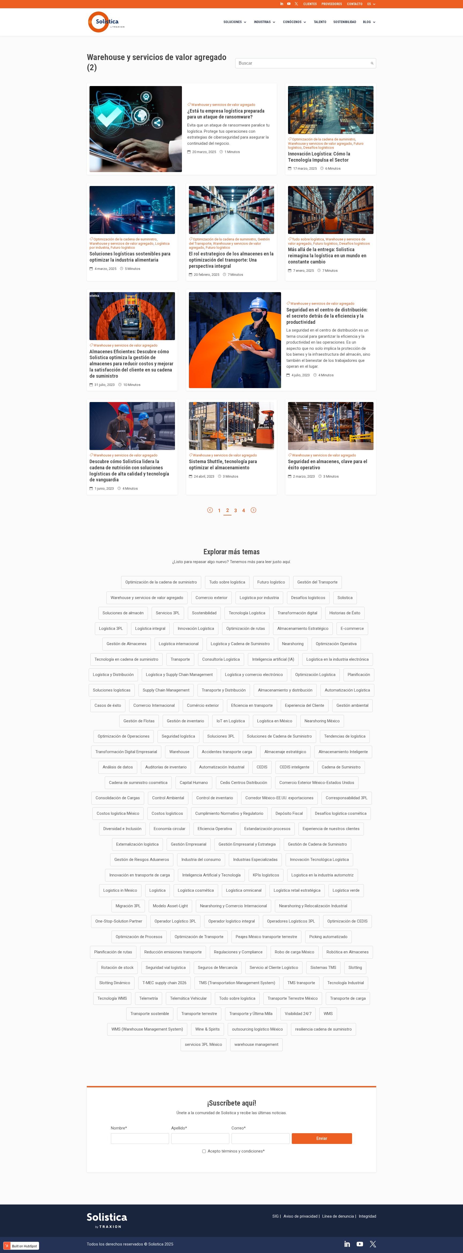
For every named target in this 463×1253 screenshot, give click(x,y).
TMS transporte (301, 982)
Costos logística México (118, 813)
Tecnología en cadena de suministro (126, 659)
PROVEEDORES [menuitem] (332, 4)
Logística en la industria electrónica (338, 659)
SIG (275, 1216)
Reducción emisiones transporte (173, 952)
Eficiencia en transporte (252, 705)
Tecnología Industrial (345, 982)
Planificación (359, 674)
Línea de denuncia (338, 1216)
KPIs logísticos (266, 875)
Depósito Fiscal (289, 813)
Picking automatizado (328, 936)
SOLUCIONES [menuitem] (232, 22)
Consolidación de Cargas (118, 797)
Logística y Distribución (113, 674)
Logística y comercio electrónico (254, 674)
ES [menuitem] (369, 4)
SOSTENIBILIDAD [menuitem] (344, 22)
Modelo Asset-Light (170, 906)
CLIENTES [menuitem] (310, 4)
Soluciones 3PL (221, 736)
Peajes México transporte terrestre (266, 936)
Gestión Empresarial (188, 844)
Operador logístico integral (231, 921)
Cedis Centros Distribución (243, 782)
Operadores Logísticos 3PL (291, 921)
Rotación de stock (117, 967)
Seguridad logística (178, 736)
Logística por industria (259, 597)
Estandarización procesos (267, 828)
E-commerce (352, 628)
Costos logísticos (167, 813)
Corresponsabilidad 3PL (347, 797)
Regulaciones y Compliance (238, 952)
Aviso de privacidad (300, 1216)
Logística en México (274, 721)
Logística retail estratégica (297, 890)
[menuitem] (281, 4)
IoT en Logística (230, 721)
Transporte (180, 659)
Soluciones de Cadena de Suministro (279, 736)
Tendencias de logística (344, 736)
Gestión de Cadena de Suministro (317, 844)
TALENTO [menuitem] (320, 22)
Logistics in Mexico (120, 890)
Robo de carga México (294, 952)
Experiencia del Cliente (304, 705)
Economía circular (169, 828)
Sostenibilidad (204, 613)
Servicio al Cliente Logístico (274, 967)
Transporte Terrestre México (293, 998)
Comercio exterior (211, 597)
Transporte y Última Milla (250, 1013)
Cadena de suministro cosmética (138, 782)
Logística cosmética (196, 890)
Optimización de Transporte (199, 936)
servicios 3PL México (203, 1044)
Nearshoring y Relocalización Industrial (313, 906)
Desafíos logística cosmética (341, 813)
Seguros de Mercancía (217, 967)
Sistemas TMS (323, 967)
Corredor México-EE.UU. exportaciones (279, 797)
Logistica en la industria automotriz (323, 875)
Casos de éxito (108, 705)
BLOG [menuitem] (367, 22)
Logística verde (346, 890)
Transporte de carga (348, 998)
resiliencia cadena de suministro (323, 1029)
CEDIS (262, 767)
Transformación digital (297, 613)
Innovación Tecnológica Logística (319, 859)
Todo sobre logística (237, 998)
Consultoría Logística (221, 659)
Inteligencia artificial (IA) (273, 659)
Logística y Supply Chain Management (179, 674)
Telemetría (148, 998)
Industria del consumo (201, 859)
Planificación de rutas (113, 952)
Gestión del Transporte (317, 582)
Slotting (355, 967)
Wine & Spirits (207, 1029)
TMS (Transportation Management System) (237, 982)
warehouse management (256, 1044)
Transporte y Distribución (224, 690)
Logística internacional (179, 643)
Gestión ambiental (352, 705)
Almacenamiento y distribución (285, 690)
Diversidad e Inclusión (122, 828)
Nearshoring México (322, 721)
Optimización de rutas (245, 628)
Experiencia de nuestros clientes (331, 828)
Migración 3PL (128, 906)
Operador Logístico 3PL (175, 921)
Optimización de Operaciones (124, 736)
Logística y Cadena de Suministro (240, 643)
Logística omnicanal (244, 890)
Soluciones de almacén (123, 613)
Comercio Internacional (154, 705)
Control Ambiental (168, 797)
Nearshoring (293, 643)
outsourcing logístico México (257, 1029)
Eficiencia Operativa (215, 828)
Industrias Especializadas (255, 859)
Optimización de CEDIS (347, 921)
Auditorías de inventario (166, 767)
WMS (328, 1013)
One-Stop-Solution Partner (118, 921)
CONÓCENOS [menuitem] (292, 22)
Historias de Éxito (345, 613)
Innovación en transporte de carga (139, 875)
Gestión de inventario (185, 721)
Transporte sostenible (149, 1013)
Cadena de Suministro (341, 767)
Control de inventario (214, 797)
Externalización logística (137, 844)
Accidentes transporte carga (227, 751)
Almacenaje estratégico (285, 751)
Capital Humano (194, 782)
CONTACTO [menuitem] (355, 4)
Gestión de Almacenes (127, 643)
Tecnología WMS (112, 998)
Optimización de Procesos (139, 936)
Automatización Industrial (221, 767)
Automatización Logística (347, 690)
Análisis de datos (118, 767)
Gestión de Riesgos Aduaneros (141, 859)
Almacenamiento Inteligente (343, 751)
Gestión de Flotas (139, 721)
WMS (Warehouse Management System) (147, 1029)
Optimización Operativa (336, 643)
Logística (158, 890)
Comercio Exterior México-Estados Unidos (316, 782)
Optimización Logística (315, 674)
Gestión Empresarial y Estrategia (247, 844)
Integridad (367, 1216)
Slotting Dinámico (114, 982)
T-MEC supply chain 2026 (164, 982)
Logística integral (150, 628)
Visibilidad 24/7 (298, 1013)
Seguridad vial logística (166, 967)
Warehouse (179, 751)
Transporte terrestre (199, 1013)
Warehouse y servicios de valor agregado (223, 105)
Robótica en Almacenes (348, 952)
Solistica (345, 597)
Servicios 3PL (168, 613)
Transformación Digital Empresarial (126, 751)
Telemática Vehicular (188, 998)
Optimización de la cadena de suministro (323, 139)
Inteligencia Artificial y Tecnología (211, 875)
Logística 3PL (111, 628)
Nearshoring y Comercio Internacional (233, 906)
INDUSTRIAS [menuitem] (262, 22)
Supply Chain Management (166, 690)
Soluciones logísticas (111, 690)
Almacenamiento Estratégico (302, 628)
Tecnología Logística (247, 613)
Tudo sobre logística (308, 239)
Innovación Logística (196, 628)
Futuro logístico (123, 248)
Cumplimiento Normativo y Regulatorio (229, 813)
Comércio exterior (203, 705)
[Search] (372, 63)
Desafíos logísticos (318, 148)
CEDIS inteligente (294, 767)
